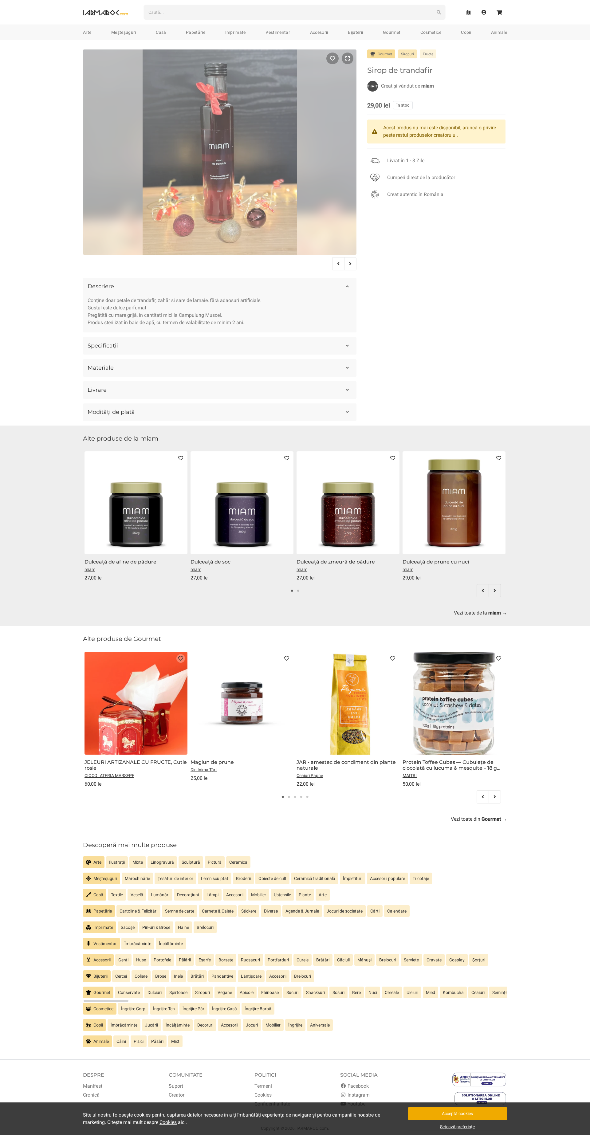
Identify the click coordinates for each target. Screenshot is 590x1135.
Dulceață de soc (210, 562)
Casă (161, 32)
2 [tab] (298, 590)
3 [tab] (295, 797)
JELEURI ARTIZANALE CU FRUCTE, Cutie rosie (136, 765)
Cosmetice (430, 32)
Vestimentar (278, 32)
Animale (499, 32)
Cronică (91, 1095)
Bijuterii (355, 32)
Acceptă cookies (457, 1113)
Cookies (263, 1095)
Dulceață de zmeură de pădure (336, 562)
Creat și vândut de (407, 86)
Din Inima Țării (204, 769)
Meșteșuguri (123, 32)
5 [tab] (307, 797)
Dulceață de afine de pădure (120, 562)
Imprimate (235, 32)
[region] (295, 864)
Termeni (263, 1086)
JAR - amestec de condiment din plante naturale (346, 765)
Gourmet (391, 32)
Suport (176, 1086)
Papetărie (195, 32)
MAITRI (410, 775)
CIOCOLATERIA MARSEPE (109, 775)
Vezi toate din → (479, 819)
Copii (466, 32)
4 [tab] (301, 797)
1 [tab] (291, 590)
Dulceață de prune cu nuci (436, 562)
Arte (87, 32)
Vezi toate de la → (480, 613)
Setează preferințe (457, 1126)
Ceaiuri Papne (310, 775)
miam (90, 569)
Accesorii (319, 32)
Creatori (177, 1095)
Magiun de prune (212, 762)
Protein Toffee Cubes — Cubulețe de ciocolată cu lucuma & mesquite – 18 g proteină (450, 765)
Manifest (92, 1086)
